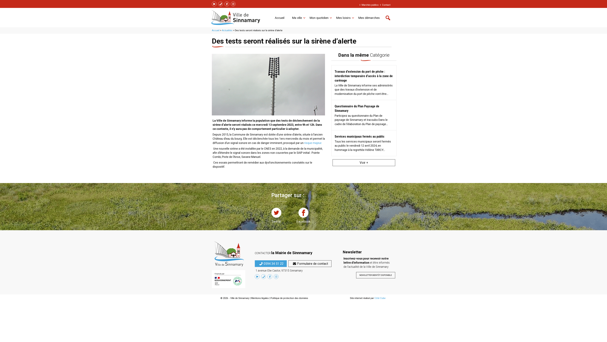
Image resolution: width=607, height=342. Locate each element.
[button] (214, 4)
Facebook (303, 221)
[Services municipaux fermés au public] (363, 143)
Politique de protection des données (289, 298)
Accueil (215, 30)
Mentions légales (260, 298)
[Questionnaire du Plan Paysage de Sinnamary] (363, 115)
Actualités (227, 30)
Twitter (276, 221)
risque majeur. (313, 143)
